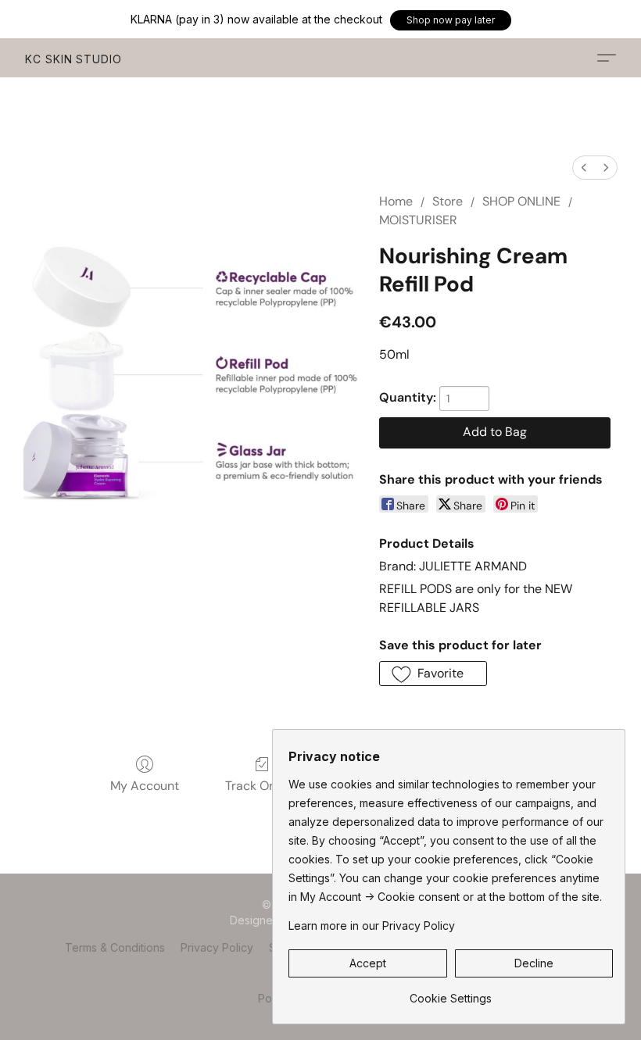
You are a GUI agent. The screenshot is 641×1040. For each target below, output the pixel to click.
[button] (450, 20)
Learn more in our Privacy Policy (371, 925)
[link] (450, 992)
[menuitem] (584, 167)
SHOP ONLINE (521, 201)
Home (396, 201)
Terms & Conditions (115, 947)
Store (447, 201)
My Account (144, 785)
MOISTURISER (418, 220)
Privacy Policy (217, 947)
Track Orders (262, 785)
